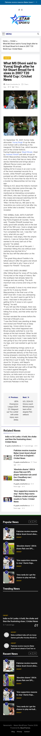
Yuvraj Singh (17, 142)
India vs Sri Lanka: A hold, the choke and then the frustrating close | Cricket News (21, 439)
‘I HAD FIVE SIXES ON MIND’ (15, 271)
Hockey (13, 632)
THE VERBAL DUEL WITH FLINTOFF (18, 215)
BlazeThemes (25, 728)
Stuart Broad (27, 152)
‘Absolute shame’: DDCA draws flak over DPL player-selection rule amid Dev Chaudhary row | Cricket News (25, 474)
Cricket (7, 58)
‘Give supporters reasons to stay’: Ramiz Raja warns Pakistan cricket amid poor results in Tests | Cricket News (26, 496)
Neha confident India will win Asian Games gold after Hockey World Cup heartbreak (24, 637)
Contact (27, 732)
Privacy (19, 732)
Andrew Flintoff (12, 154)
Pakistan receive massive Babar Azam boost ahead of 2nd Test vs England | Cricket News (19, 2)
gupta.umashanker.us (13, 84)
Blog (13, 732)
